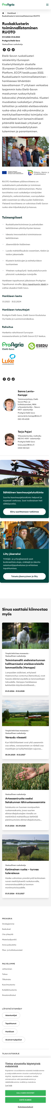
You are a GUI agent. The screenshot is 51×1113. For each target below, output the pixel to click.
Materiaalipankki (9, 939)
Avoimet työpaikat (13, 1040)
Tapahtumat (10, 1023)
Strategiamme (8, 924)
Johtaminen (7, 969)
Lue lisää (8, 1086)
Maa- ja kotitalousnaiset (12, 950)
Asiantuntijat (11, 1015)
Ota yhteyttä (7, 934)
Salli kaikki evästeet (25, 1093)
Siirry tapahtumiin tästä (34, 284)
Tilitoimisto (6, 979)
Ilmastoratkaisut (9, 995)
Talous (4, 974)
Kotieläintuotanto (9, 990)
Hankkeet (11, 13)
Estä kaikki (25, 1100)
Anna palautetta (9, 945)
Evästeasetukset (25, 1107)
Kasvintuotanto (8, 984)
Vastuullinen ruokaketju (12, 44)
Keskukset (6, 929)
